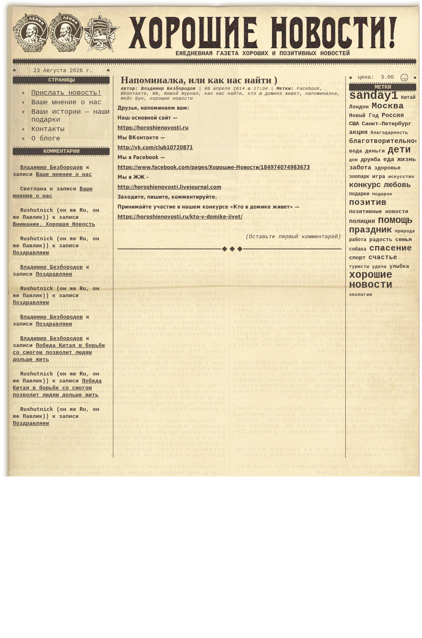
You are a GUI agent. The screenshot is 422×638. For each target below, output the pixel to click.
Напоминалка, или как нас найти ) (199, 80)
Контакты (47, 129)
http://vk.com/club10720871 (155, 147)
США (354, 123)
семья (403, 239)
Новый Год (364, 116)
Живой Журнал (181, 93)
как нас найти (223, 93)
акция (358, 132)
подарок (382, 194)
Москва (388, 106)
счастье (382, 257)
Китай (408, 98)
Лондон (359, 107)
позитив (368, 202)
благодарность (389, 132)
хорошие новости (171, 98)
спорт (357, 257)
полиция (362, 221)
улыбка (399, 266)
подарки (359, 194)
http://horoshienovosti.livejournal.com (169, 187)
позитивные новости (378, 212)
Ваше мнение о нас (66, 102)
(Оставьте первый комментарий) (293, 237)
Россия (393, 115)
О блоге (45, 139)
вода (355, 151)
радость (380, 240)
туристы (359, 266)
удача (379, 266)
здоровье (387, 168)
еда (388, 159)
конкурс (365, 185)
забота (360, 167)
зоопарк (359, 177)
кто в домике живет (274, 93)
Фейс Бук (132, 98)
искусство (401, 176)
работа (357, 240)
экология (360, 294)
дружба (370, 159)
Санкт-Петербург (386, 124)
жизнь (406, 159)
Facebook (308, 88)
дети (399, 150)
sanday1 (373, 96)
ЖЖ (155, 93)
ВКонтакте (134, 93)
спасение (390, 248)
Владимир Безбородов (51, 167)
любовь (397, 185)
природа (405, 231)
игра (378, 177)
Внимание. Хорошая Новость (54, 224)
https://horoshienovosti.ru (152, 127)
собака (357, 249)
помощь (395, 220)
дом (353, 159)
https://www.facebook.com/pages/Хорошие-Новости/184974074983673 (213, 167)
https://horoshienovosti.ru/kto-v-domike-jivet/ (179, 216)
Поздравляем (31, 253)
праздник (370, 230)
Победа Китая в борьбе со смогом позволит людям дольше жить (59, 352)
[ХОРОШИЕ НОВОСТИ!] (263, 47)
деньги (375, 151)
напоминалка (321, 93)
